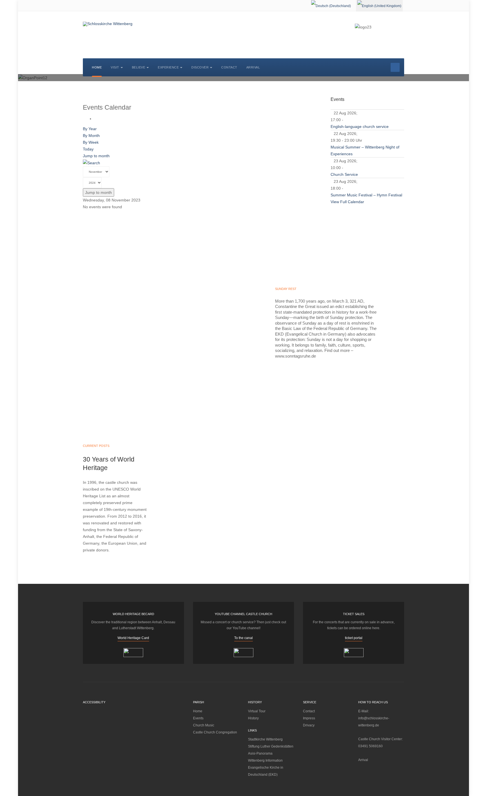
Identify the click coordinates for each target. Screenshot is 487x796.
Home (97, 67)
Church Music (203, 725)
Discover (200, 67)
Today (88, 149)
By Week (91, 142)
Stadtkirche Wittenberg (265, 739)
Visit (115, 67)
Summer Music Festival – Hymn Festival (366, 195)
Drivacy (309, 725)
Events (198, 718)
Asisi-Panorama (260, 753)
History (253, 718)
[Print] (95, 118)
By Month (91, 135)
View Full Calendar (347, 201)
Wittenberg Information (265, 760)
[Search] (91, 162)
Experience (168, 67)
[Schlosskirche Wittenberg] (107, 24)
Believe (138, 67)
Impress (309, 718)
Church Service (344, 174)
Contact (229, 67)
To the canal (243, 638)
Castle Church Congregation (215, 732)
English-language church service (360, 126)
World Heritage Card (133, 638)
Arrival (253, 67)
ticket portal (353, 638)
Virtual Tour (256, 711)
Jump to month (96, 156)
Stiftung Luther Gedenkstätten (270, 746)
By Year (90, 129)
